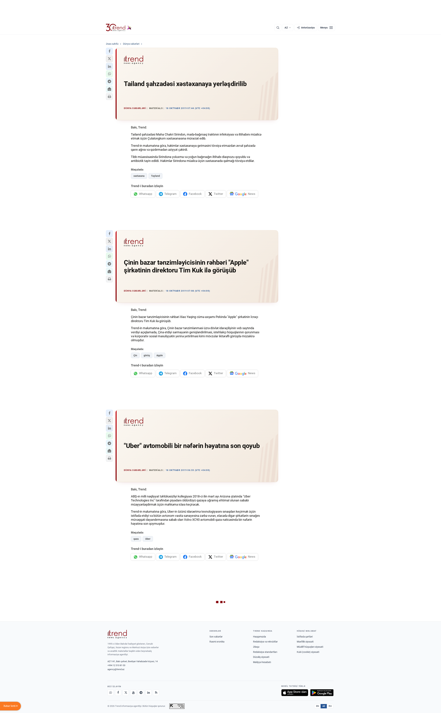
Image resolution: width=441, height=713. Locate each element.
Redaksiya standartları (265, 652)
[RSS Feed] (156, 693)
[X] (126, 693)
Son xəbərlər (216, 636)
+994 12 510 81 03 (116, 665)
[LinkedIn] (148, 693)
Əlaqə (256, 646)
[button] (109, 51)
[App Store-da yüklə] (294, 692)
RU (330, 706)
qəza (136, 538)
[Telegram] (141, 693)
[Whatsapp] (110, 693)
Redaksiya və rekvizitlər (265, 641)
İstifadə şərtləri (305, 636)
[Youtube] (133, 693)
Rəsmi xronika (216, 641)
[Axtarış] (277, 27)
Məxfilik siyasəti (305, 641)
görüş (147, 355)
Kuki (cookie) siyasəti (308, 652)
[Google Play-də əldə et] (322, 692)
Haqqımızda (259, 636)
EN (317, 706)
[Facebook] (118, 693)
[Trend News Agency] (117, 634)
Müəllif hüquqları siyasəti (310, 646)
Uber (147, 538)
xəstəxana (139, 175)
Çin (135, 355)
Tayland (155, 175)
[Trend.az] (118, 27)
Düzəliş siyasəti (261, 657)
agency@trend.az (115, 669)
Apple (159, 355)
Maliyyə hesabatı (262, 662)
